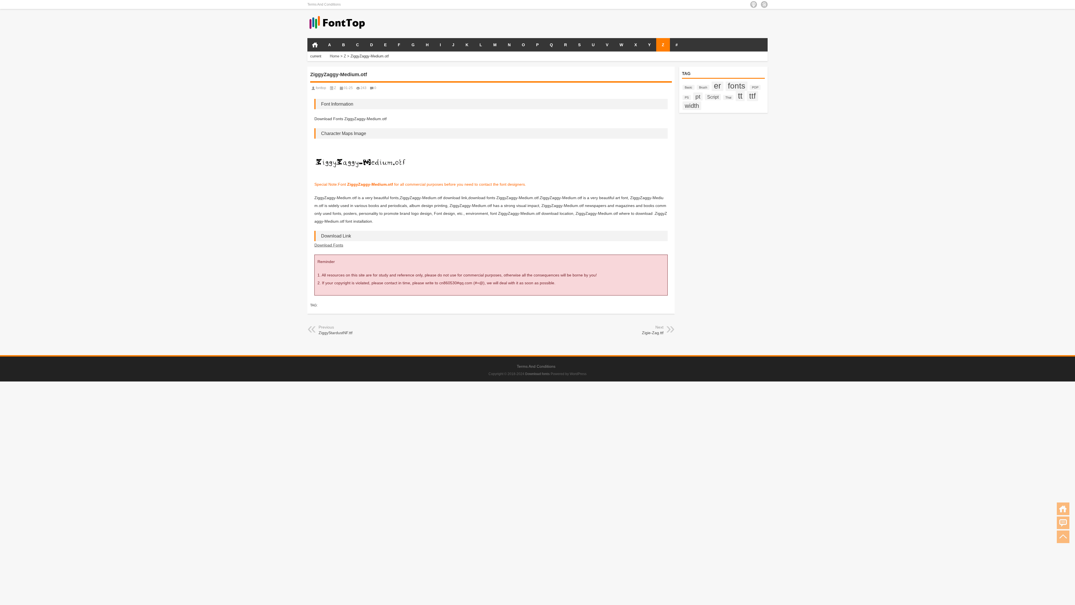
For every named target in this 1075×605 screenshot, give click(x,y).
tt (740, 95)
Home (334, 56)
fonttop (321, 88)
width (692, 105)
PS (687, 97)
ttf (752, 96)
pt (697, 96)
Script (713, 97)
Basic (688, 87)
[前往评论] (1063, 522)
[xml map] (764, 4)
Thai (728, 97)
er (717, 85)
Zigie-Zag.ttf (652, 333)
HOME (314, 45)
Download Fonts (328, 245)
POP (755, 87)
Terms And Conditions (324, 4)
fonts (736, 85)
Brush (703, 87)
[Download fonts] (337, 16)
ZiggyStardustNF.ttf (335, 333)
